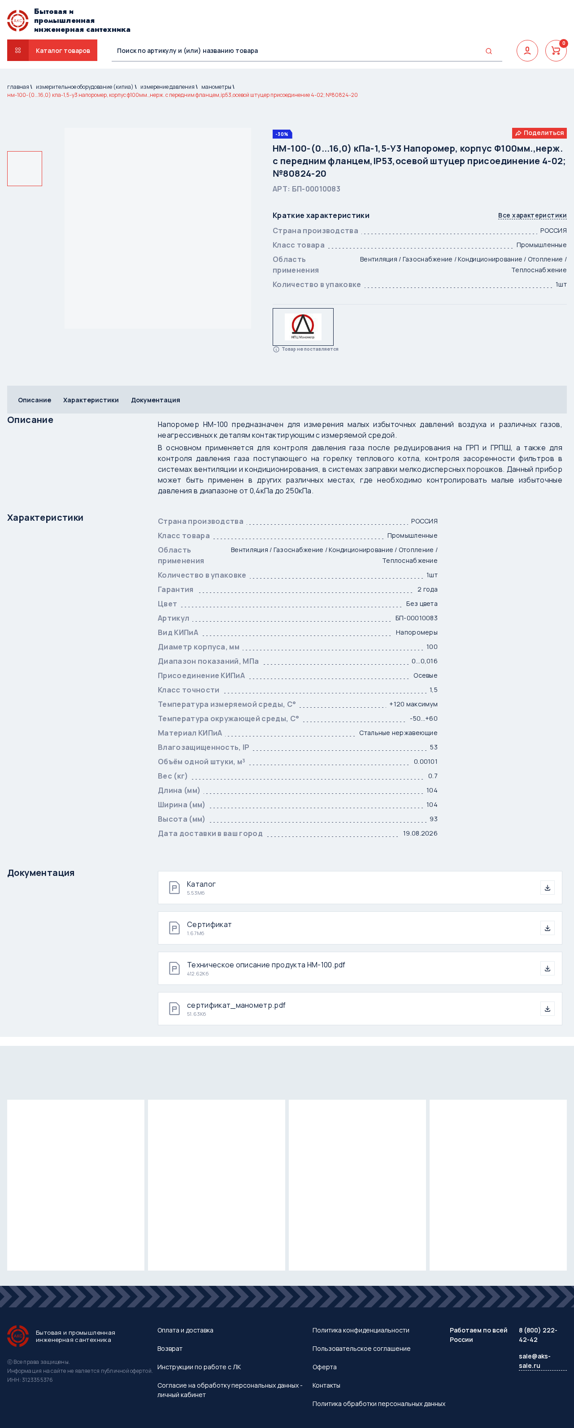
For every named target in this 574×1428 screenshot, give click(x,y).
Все (532, 215)
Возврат (170, 1348)
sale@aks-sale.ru (535, 1361)
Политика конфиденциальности (361, 1330)
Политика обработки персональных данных (379, 1403)
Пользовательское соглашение (362, 1348)
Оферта (325, 1367)
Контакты (326, 1385)
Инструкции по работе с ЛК (199, 1367)
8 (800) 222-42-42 (538, 1335)
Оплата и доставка (185, 1330)
